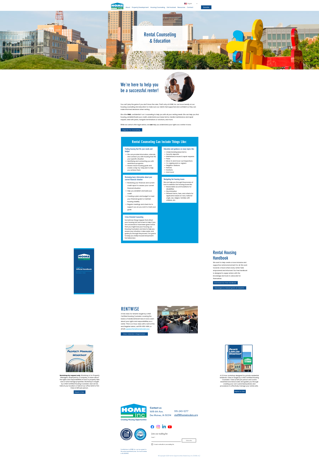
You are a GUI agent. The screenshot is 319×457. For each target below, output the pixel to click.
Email (153, 437)
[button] (128, 7)
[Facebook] (152, 427)
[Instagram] (158, 427)
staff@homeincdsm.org (186, 415)
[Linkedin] (164, 427)
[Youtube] (169, 427)
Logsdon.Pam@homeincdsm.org (137, 329)
